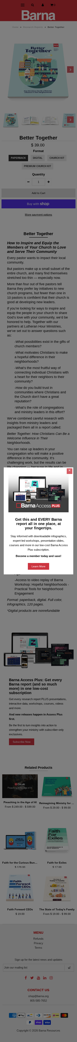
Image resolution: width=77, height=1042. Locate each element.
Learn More (38, 566)
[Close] (69, 471)
